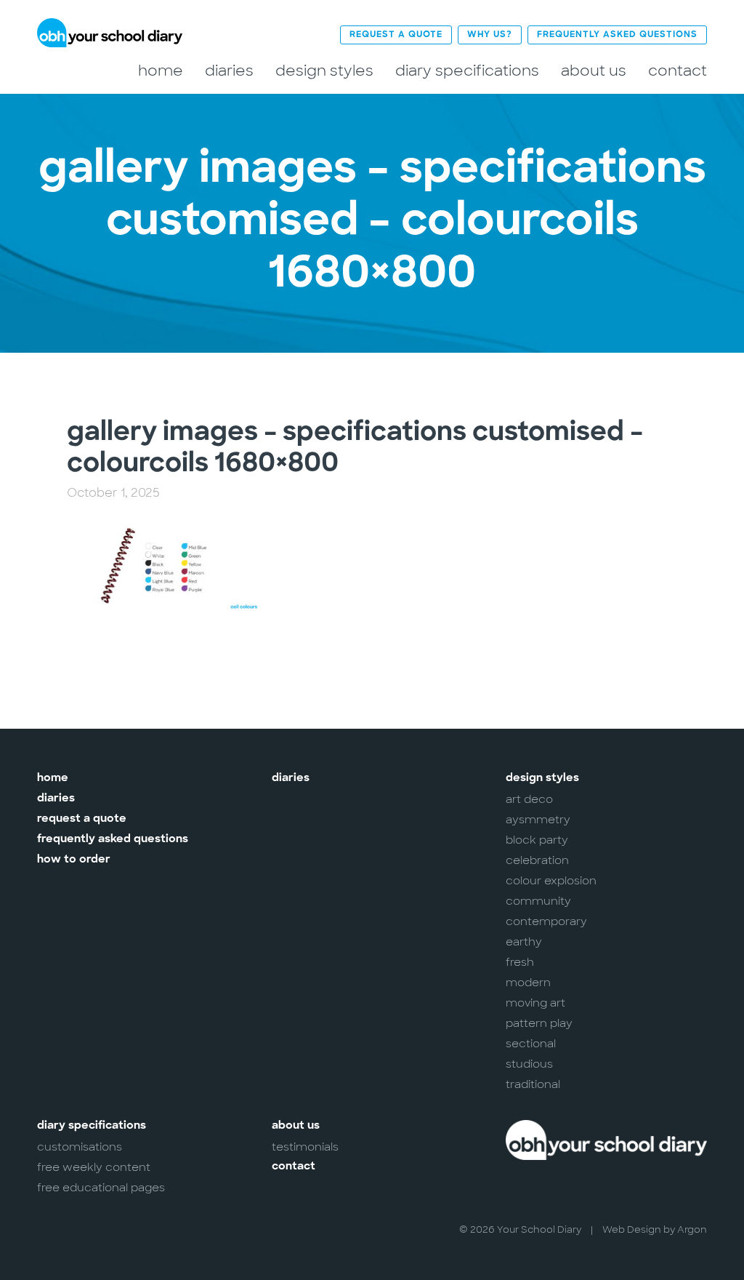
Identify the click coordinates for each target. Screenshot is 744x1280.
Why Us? (489, 35)
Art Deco (529, 799)
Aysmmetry (538, 819)
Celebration (537, 860)
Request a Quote (395, 35)
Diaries (229, 71)
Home (160, 71)
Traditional (533, 1084)
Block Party (537, 840)
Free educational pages (101, 1187)
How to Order (73, 860)
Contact (677, 71)
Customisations (79, 1147)
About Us (593, 71)
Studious (529, 1064)
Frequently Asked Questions (617, 35)
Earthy (524, 942)
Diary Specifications (467, 71)
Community (538, 901)
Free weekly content (93, 1167)
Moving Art (535, 1003)
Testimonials (305, 1147)
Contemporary (546, 921)
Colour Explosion (551, 880)
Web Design (631, 1229)
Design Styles (324, 71)
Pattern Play (539, 1023)
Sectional (531, 1043)
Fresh (520, 962)
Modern (528, 982)
